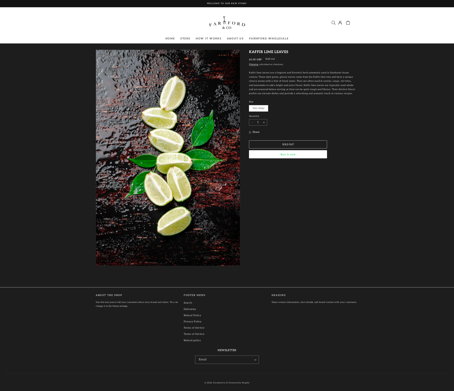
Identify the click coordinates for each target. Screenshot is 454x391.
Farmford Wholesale (269, 38)
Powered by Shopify (239, 383)
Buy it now (288, 154)
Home (170, 38)
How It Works (209, 38)
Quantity (254, 116)
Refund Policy (192, 315)
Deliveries (190, 308)
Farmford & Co (220, 383)
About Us (235, 38)
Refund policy (192, 340)
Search (188, 302)
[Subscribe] (255, 360)
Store (185, 38)
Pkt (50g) (260, 109)
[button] (333, 23)
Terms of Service (194, 327)
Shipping (253, 64)
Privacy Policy (193, 321)
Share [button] (256, 132)
